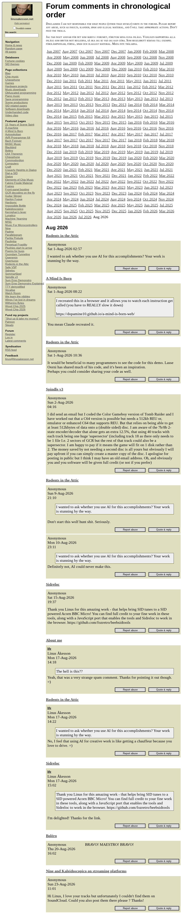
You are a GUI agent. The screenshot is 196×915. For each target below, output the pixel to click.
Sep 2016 (134, 128)
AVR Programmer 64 (17, 137)
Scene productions (16, 102)
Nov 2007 (102, 51)
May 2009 (135, 63)
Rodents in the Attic (17, 264)
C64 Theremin (14, 153)
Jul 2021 (166, 169)
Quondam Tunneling (17, 254)
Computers (12, 163)
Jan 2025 (70, 205)
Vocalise (10, 290)
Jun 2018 (87, 146)
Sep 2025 (70, 211)
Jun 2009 (151, 63)
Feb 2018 (150, 140)
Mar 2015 (101, 116)
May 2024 (70, 199)
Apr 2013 (118, 99)
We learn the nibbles (17, 296)
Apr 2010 (54, 75)
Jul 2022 (102, 181)
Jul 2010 (102, 75)
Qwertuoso (11, 260)
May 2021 (135, 169)
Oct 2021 (86, 175)
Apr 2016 (54, 128)
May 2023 (135, 187)
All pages (10, 51)
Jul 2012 (102, 93)
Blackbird (10, 147)
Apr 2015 (118, 116)
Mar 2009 (101, 63)
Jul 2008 (102, 57)
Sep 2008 (134, 57)
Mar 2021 (101, 169)
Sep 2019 (70, 158)
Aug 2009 (54, 69)
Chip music (12, 76)
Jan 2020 (135, 158)
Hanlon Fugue (13, 199)
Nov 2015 (102, 122)
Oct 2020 (150, 164)
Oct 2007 (86, 51)
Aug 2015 (54, 122)
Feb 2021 (85, 169)
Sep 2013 (70, 104)
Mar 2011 (101, 81)
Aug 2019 (54, 158)
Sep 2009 (70, 69)
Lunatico (10, 215)
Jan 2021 (70, 169)
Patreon (10, 321)
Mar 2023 (101, 187)
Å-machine (11, 127)
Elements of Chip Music (19, 179)
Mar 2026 (166, 211)
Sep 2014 (134, 110)
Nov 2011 (101, 87)
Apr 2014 (54, 110)
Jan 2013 (70, 99)
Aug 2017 (54, 140)
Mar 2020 (166, 158)
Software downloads (17, 109)
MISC (8, 222)
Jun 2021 (151, 169)
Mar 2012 (165, 87)
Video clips (11, 115)
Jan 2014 (135, 104)
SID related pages (16, 105)
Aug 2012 (117, 93)
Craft (8, 166)
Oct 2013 (86, 104)
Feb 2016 (150, 122)
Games (9, 83)
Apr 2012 (54, 93)
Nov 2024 (166, 199)
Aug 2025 (54, 211)
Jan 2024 (135, 193)
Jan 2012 (134, 87)
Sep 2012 (134, 93)
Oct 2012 (150, 93)
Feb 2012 (149, 87)
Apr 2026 (54, 217)
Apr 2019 (118, 152)
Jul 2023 (166, 187)
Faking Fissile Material (18, 183)
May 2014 (70, 110)
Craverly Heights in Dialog (21, 170)
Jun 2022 (87, 181)
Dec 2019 (119, 158)
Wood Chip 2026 (15, 309)
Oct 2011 (86, 87)
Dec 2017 (119, 140)
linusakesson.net (22, 19)
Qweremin (11, 257)
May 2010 (70, 75)
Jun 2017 (151, 134)
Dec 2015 (119, 122)
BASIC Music (13, 144)
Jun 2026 (70, 217)
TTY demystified (15, 286)
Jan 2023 (70, 187)
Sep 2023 (70, 193)
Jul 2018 (102, 146)
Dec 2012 (54, 99)
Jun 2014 (87, 110)
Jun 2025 (151, 205)
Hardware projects (16, 86)
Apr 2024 (54, 199)
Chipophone (12, 79)
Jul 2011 (165, 81)
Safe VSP (11, 267)
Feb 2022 (150, 175)
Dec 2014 (54, 116)
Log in (9, 337)
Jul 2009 (166, 63)
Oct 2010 (150, 75)
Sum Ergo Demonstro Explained (24, 283)
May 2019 (135, 152)
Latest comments (15, 340)
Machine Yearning (16, 218)
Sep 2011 (70, 87)
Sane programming (17, 99)
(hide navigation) (22, 23)
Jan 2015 (70, 116)
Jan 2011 (70, 81)
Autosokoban (13, 134)
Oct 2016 (150, 128)
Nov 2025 (102, 211)
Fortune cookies (15, 61)
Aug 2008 (117, 57)
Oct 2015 (86, 122)
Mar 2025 (101, 205)
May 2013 (135, 99)
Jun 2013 (151, 99)
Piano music (12, 96)
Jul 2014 (102, 110)
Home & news (13, 45)
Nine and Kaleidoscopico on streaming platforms (86, 871)
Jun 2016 (87, 128)
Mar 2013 (101, 99)
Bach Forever (13, 140)
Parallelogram (13, 234)
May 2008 (70, 57)
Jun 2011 (150, 81)
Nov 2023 (102, 193)
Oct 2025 (86, 211)
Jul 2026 (84, 217)
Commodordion (14, 160)
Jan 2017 (70, 134)
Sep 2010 (134, 75)
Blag (8, 73)
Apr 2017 (118, 134)
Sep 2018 (134, 146)
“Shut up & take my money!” (22, 318)
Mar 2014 (166, 104)
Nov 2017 (102, 140)
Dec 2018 (54, 152)
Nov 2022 (166, 181)
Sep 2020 (134, 164)
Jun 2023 (151, 187)
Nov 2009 (102, 69)
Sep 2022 (134, 181)
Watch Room (13, 293)
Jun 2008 (87, 57)
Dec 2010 (54, 81)
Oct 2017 (86, 140)
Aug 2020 (117, 164)
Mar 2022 (166, 175)
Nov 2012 (166, 93)
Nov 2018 (166, 146)
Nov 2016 (166, 128)
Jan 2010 (135, 69)
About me (54, 640)
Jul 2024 (102, 199)
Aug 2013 (54, 104)
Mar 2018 (166, 140)
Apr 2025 (118, 205)
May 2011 (134, 81)
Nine (8, 228)
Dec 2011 (118, 87)
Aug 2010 (117, 75)
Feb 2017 (85, 134)
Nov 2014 (166, 110)
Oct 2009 (86, 69)
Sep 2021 (70, 175)
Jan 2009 (70, 63)
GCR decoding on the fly (20, 192)
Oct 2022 (150, 181)
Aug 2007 (69, 51)
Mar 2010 (166, 69)
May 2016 (70, 128)
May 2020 (70, 164)
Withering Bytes (14, 303)
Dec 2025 (119, 211)
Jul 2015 (166, 116)
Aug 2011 (54, 87)
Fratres (9, 186)
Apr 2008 (54, 57)
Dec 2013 (119, 104)
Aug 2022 (117, 181)
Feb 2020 (150, 158)
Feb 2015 (85, 116)
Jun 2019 (151, 152)
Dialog (9, 176)
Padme (9, 231)
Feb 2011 (85, 81)
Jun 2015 (151, 116)
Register (10, 334)
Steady (9, 325)
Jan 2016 (135, 122)
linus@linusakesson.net (19, 359)
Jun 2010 (87, 75)
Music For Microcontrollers (21, 225)
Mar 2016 (166, 122)
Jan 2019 (70, 152)
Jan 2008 (134, 51)
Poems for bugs (14, 251)
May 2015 (135, 116)
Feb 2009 (85, 63)
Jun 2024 (87, 199)
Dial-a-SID (11, 173)
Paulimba (10, 241)
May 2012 (70, 93)
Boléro (9, 150)
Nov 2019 (102, 158)
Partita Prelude (14, 238)
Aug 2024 (117, 199)
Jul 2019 (166, 152)
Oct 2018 (150, 146)
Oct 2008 (150, 57)
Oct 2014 (150, 110)
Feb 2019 (85, 152)
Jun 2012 (87, 93)
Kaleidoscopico (14, 209)
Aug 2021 (54, 175)
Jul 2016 (102, 128)
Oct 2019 (86, 158)
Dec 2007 (118, 51)
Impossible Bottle (15, 205)
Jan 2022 (135, 175)
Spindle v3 (11, 277)
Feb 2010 (150, 69)
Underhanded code (17, 112)
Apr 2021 (118, 169)
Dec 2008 (54, 63)
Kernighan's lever (15, 212)
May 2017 (135, 134)
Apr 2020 (54, 164)
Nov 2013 (102, 104)
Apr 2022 (54, 181)
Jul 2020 (102, 164)
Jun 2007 (54, 51)
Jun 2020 (87, 164)
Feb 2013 (85, 99)
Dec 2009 (119, 69)
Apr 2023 (118, 187)
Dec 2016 (54, 134)
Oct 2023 (86, 193)
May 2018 (70, 146)
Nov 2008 (166, 57)
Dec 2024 (54, 205)
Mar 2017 (101, 134)
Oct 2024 (150, 199)
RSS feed (11, 349)
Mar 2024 (166, 193)
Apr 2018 (54, 146)
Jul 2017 (166, 134)
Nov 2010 (166, 75)
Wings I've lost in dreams (20, 299)
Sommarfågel (13, 273)
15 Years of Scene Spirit (19, 124)
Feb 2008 (150, 51)
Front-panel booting (17, 189)
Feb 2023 (85, 187)
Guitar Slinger (13, 196)
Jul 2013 (166, 99)
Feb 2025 (85, 205)
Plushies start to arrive (18, 247)
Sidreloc (10, 270)
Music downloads (15, 89)
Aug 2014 (117, 110)
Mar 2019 (101, 152)
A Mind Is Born (14, 131)
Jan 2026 (135, 211)
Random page (13, 48)
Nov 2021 (102, 175)
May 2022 (70, 181)
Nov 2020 (166, 164)
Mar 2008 (166, 51)
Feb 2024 (150, 193)
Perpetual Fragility (16, 244)
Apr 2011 (117, 81)
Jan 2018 (135, 140)
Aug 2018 (117, 146)
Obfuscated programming (20, 92)
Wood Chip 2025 (15, 306)
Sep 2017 (70, 140)
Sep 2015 (70, 122)
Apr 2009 (118, 63)
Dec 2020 (54, 169)
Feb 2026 (150, 211)
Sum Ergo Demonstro (18, 280)
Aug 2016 (117, 128)
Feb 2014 (150, 104)
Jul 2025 (166, 205)
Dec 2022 (54, 187)
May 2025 (135, 205)
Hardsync (11, 202)
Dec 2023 (119, 193)
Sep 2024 (134, 199)
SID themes (12, 64)
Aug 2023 (54, 193)
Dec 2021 (119, 175)
